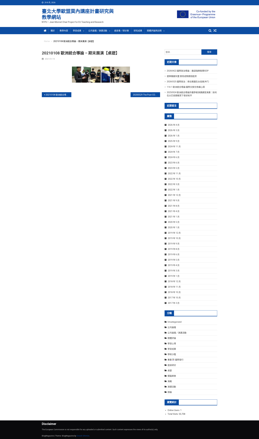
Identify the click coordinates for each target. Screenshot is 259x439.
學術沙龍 (172, 354)
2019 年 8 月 (173, 249)
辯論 (170, 392)
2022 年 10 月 (174, 179)
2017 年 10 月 (174, 297)
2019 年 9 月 (173, 243)
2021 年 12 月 (174, 195)
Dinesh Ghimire (83, 436)
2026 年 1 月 (173, 135)
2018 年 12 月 (174, 281)
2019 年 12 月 (174, 233)
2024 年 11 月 (174, 146)
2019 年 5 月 (173, 260)
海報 (170, 381)
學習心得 (172, 343)
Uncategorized (175, 322)
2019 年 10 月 (174, 238)
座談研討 (172, 365)
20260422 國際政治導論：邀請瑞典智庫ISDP (188, 71)
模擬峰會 (172, 376)
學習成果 (172, 349)
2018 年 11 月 (174, 287)
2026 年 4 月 (173, 125)
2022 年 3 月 (173, 184)
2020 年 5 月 (173, 222)
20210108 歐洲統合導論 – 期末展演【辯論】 (58, 95)
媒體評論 (172, 338)
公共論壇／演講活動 (97, 30)
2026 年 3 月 (173, 130)
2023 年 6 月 (173, 162)
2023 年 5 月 (173, 168)
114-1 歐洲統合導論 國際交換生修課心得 (186, 87)
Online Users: (174, 410)
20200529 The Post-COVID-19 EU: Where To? (146, 95)
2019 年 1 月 (173, 276)
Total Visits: (173, 414)
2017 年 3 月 (173, 303)
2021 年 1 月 (173, 216)
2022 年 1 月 (173, 189)
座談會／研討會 (121, 30)
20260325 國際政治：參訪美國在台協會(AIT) (188, 81)
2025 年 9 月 (173, 141)
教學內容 (64, 30)
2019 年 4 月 (173, 265)
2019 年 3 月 (173, 270)
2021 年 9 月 (173, 200)
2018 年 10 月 (174, 292)
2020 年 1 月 (173, 227)
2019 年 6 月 (173, 254)
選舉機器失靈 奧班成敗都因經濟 (182, 76)
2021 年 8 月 (173, 206)
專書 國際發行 (175, 359)
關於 (53, 30)
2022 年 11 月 (174, 173)
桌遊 (170, 370)
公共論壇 (172, 327)
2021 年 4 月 (173, 211)
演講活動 (172, 386)
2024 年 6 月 (173, 157)
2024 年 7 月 (173, 152)
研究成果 (138, 30)
